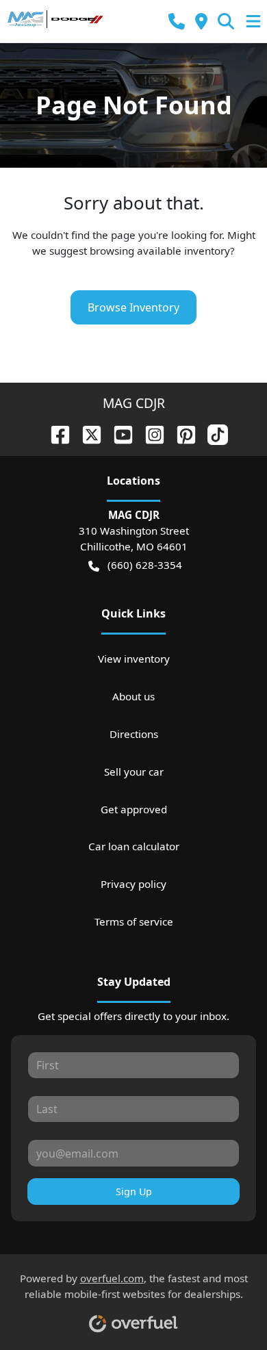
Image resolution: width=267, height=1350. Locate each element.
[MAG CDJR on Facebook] (55, 433)
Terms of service (133, 921)
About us (133, 696)
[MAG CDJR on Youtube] (118, 433)
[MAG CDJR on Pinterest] (180, 433)
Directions (134, 734)
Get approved (134, 809)
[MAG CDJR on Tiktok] (212, 433)
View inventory (134, 658)
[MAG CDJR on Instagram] (149, 433)
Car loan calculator (133, 846)
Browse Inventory (133, 307)
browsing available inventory (160, 250)
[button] (176, 22)
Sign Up (134, 1191)
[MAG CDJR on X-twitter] (86, 433)
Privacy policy (133, 884)
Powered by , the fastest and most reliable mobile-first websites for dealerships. (134, 1286)
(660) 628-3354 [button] (144, 565)
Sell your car (134, 771)
